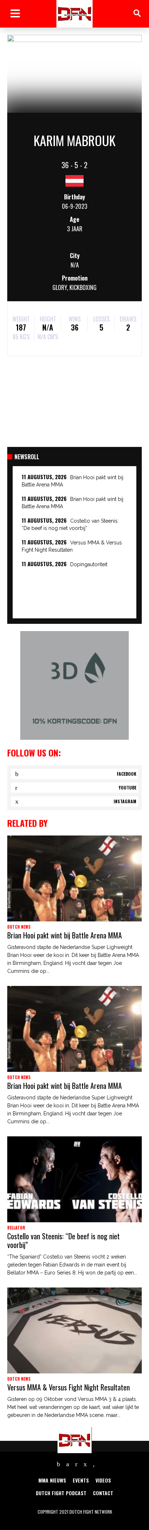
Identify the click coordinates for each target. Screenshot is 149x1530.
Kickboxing (83, 287)
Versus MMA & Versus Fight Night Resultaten (68, 1387)
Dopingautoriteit (88, 564)
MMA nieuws (52, 1480)
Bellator (16, 1228)
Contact (103, 1493)
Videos (103, 1480)
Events (81, 1480)
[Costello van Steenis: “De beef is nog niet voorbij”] (74, 1179)
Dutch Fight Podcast (61, 1493)
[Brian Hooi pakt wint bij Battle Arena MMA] (74, 878)
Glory (59, 287)
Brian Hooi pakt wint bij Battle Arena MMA (64, 935)
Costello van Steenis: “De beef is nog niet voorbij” (63, 1240)
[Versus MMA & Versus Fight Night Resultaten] (74, 1330)
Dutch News (18, 927)
